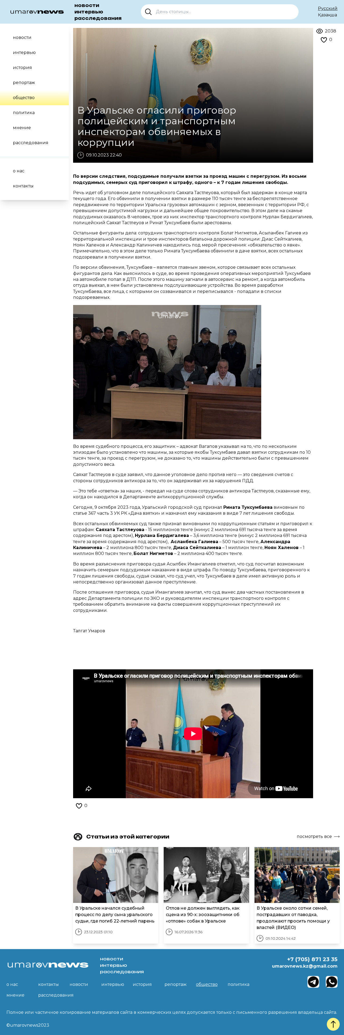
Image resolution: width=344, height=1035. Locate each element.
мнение (22, 127)
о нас (18, 170)
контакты (23, 185)
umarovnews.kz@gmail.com (305, 966)
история (22, 67)
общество (24, 97)
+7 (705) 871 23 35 (312, 959)
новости (86, 5)
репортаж (24, 82)
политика (24, 112)
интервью (88, 11)
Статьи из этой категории (127, 837)
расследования (97, 18)
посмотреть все (314, 836)
